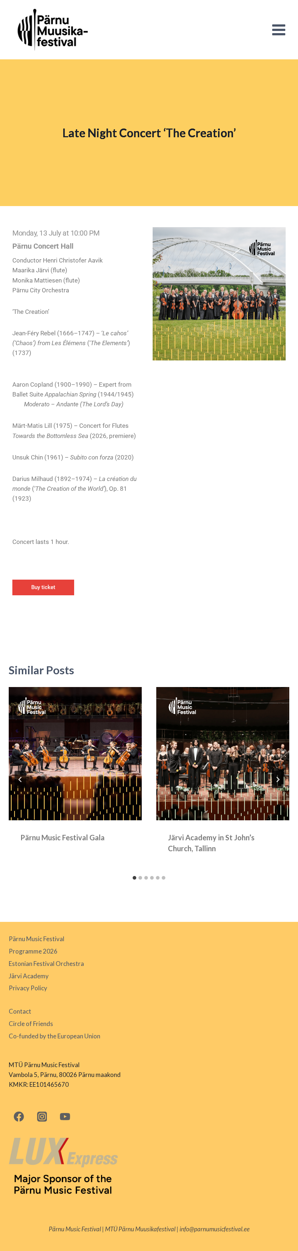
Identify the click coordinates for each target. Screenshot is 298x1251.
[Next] (277, 779)
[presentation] (75, 753)
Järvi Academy (29, 976)
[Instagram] (42, 1116)
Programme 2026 (33, 951)
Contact (20, 1011)
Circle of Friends (31, 1023)
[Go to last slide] (20, 779)
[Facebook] (19, 1116)
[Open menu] (278, 29)
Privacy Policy (28, 988)
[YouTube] (65, 1116)
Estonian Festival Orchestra (46, 963)
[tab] (134, 878)
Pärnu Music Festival (36, 939)
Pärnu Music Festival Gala (62, 837)
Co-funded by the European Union (54, 1036)
